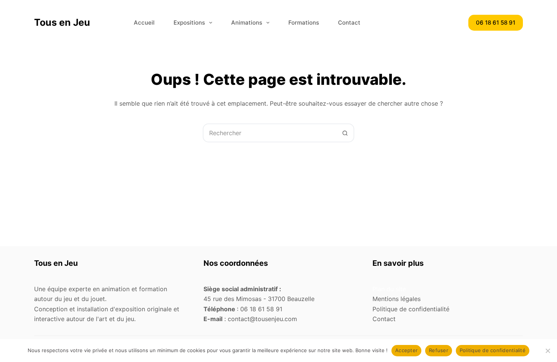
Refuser (438, 350)
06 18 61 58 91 (495, 22)
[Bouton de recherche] (345, 133)
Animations (246, 22)
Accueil (144, 22)
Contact (349, 22)
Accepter (406, 350)
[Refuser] (547, 350)
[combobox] (269, 132)
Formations (303, 22)
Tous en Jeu (62, 22)
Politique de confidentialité (493, 350)
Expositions (189, 22)
